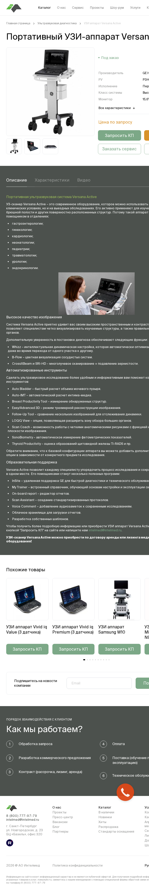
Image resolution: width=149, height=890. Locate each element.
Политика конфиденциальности (77, 865)
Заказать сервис (119, 148)
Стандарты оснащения (116, 831)
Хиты (102, 822)
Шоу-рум (117, 7)
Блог (56, 827)
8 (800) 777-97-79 (21, 815)
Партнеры (60, 831)
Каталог (44, 7)
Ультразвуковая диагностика (57, 23)
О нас (61, 7)
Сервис (78, 7)
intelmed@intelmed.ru (105, 530)
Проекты (97, 7)
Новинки (105, 817)
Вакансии (60, 822)
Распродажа (108, 827)
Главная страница (18, 23)
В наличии (106, 812)
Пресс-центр (62, 817)
